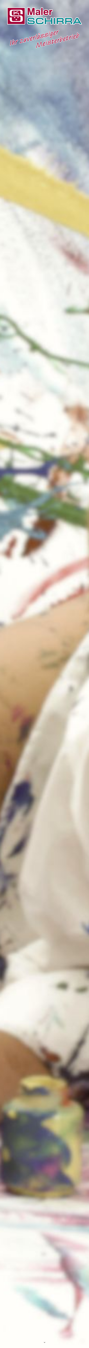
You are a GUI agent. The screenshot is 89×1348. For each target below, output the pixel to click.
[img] (44, 674)
